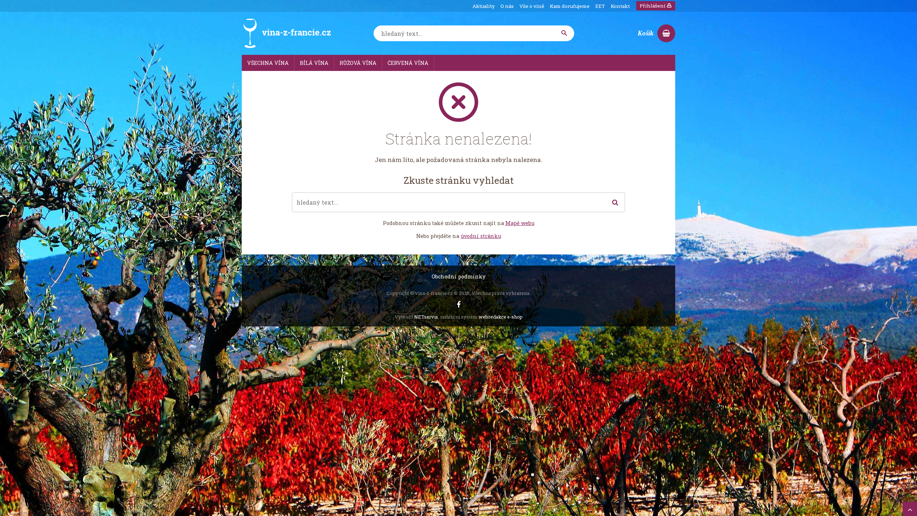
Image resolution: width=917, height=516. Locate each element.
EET (600, 6)
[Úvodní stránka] (286, 33)
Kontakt (620, 6)
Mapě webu (519, 223)
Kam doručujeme (570, 6)
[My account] (564, 33)
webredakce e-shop (501, 317)
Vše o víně (531, 6)
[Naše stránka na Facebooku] (459, 304)
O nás (507, 6)
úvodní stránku (481, 236)
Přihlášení (653, 6)
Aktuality (483, 6)
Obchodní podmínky (458, 276)
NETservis (426, 317)
